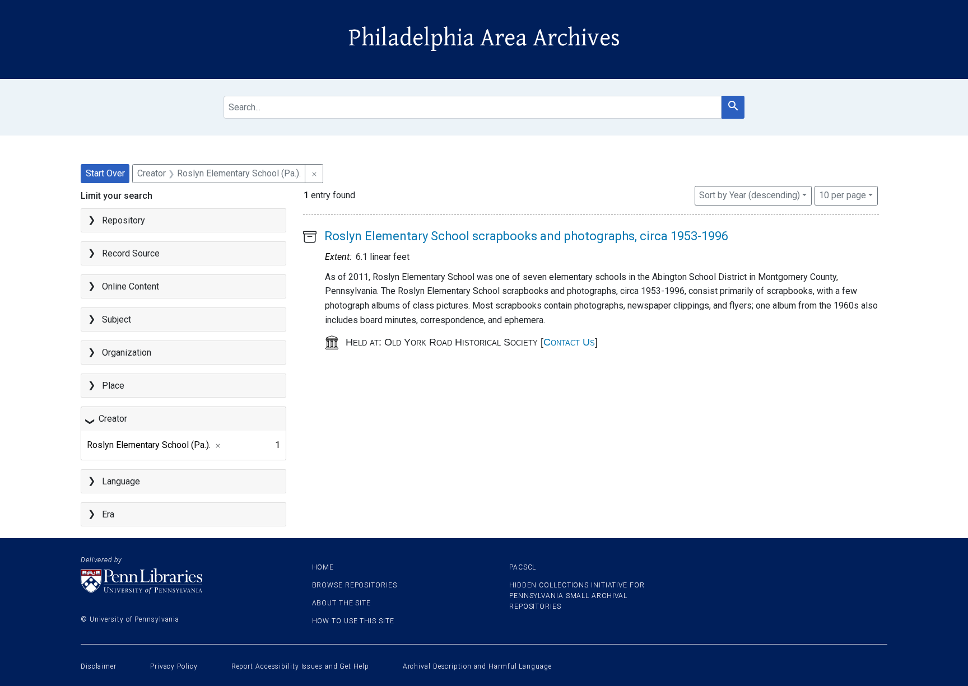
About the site (341, 603)
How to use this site (353, 621)
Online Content (130, 286)
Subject (116, 319)
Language (121, 481)
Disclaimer (99, 666)
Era (108, 514)
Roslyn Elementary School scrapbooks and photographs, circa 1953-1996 (526, 236)
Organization (126, 352)
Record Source (131, 253)
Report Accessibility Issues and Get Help (300, 666)
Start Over (105, 173)
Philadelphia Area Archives (484, 38)
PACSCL (522, 567)
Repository (123, 220)
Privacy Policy (174, 666)
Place (113, 385)
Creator (113, 418)
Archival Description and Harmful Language (477, 666)
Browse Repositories (354, 585)
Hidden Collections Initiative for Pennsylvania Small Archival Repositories (577, 595)
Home (323, 567)
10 (842, 194)
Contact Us (569, 342)
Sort (749, 195)
